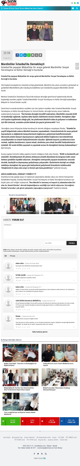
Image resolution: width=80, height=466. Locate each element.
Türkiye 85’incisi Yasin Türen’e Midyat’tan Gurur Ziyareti (23, 7)
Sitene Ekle (63, 440)
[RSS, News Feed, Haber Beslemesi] (42, 454)
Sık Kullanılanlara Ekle (43, 437)
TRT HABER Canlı (71, 437)
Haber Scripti (38, 458)
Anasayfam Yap (17, 437)
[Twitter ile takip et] (38, 454)
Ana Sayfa (6, 437)
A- (77, 68)
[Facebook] (17, 55)
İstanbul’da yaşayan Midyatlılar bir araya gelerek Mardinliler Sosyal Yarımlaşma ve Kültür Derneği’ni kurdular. (35, 68)
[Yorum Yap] (40, 55)
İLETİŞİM (61, 437)
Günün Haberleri (29, 437)
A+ (77, 64)
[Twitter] (21, 55)
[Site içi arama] (77, 8)
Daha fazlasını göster (40, 332)
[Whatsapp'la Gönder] (29, 55)
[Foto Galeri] (78, 3)
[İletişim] (73, 8)
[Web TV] (75, 3)
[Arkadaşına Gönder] (32, 55)
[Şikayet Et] (74, 268)
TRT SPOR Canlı (31, 440)
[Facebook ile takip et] (34, 454)
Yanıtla (19, 268)
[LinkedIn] (25, 55)
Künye (54, 437)
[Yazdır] (36, 55)
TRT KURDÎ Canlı (19, 440)
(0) (25, 268)
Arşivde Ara (42, 440)
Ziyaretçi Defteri (53, 440)
